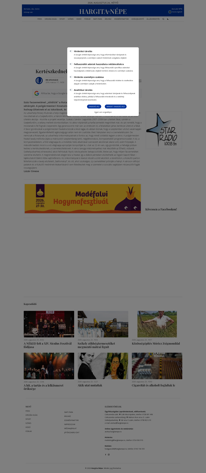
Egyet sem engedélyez (103, 112)
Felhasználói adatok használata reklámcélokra (99, 64)
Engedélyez (94, 106)
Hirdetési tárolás (83, 51)
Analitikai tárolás (83, 90)
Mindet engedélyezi (116, 106)
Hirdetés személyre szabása (89, 77)
